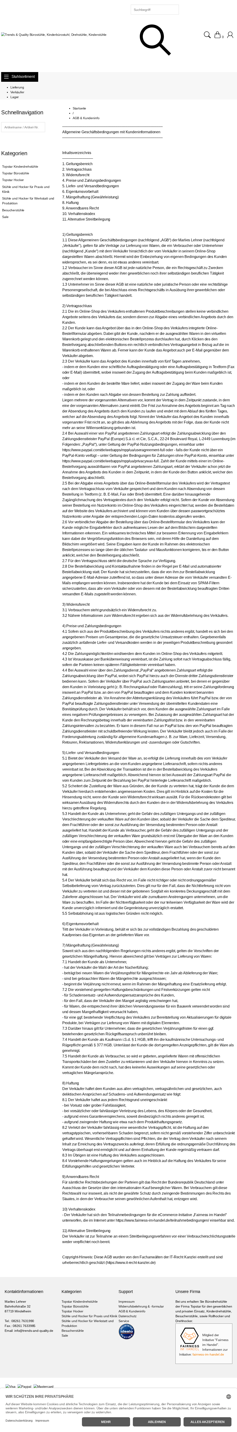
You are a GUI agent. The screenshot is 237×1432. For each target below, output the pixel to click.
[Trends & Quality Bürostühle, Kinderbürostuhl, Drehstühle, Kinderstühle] (53, 34)
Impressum (126, 1301)
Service (123, 1321)
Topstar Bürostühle (15, 173)
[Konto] (231, 37)
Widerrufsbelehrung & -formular (141, 1306)
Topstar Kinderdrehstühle (20, 166)
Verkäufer (17, 92)
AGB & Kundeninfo (131, 1311)
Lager (14, 97)
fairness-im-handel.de (208, 1354)
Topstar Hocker (13, 180)
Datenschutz (127, 1316)
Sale (5, 217)
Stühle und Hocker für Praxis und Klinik (26, 189)
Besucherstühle (13, 210)
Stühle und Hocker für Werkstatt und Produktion (28, 201)
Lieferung (17, 87)
